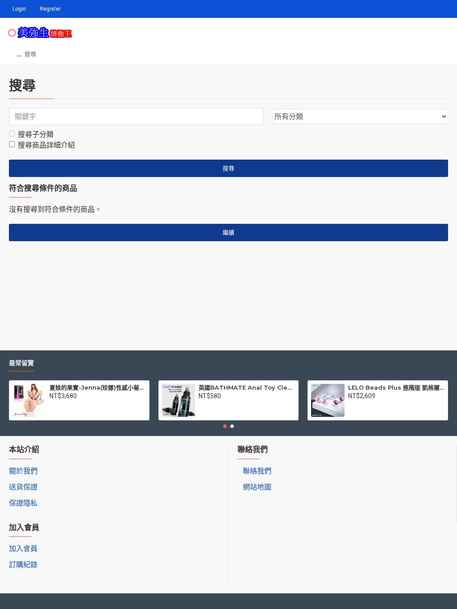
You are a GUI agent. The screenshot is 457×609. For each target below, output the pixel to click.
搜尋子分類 (36, 134)
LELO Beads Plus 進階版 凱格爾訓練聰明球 (396, 387)
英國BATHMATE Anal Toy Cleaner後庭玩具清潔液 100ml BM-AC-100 (247, 387)
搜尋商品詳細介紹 (46, 145)
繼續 (228, 232)
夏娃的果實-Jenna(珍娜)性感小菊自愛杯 (98, 387)
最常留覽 (21, 363)
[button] (225, 426)
